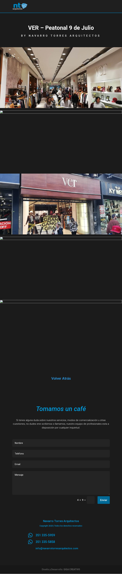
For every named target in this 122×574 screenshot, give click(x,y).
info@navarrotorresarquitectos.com (57, 548)
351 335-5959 (45, 535)
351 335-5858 (45, 542)
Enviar (103, 500)
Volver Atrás (61, 378)
